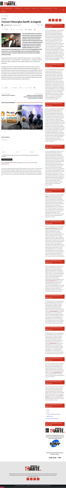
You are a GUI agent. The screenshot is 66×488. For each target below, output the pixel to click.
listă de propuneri (53, 311)
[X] (60, 20)
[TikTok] (56, 20)
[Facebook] (50, 20)
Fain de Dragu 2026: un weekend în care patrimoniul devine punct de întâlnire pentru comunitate (32, 127)
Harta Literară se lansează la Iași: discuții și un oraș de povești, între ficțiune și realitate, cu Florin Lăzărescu (11, 127)
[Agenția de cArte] (2, 25)
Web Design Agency (44, 485)
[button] (63, 9)
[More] (34, 29)
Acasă (2, 15)
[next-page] (4, 131)
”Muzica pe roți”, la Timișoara (8, 95)
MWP (50, 485)
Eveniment (6, 15)
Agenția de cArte (8, 25)
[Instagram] (53, 20)
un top (62, 30)
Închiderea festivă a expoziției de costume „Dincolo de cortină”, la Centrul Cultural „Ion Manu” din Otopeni (33, 97)
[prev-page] (2, 131)
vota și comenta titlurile (50, 280)
